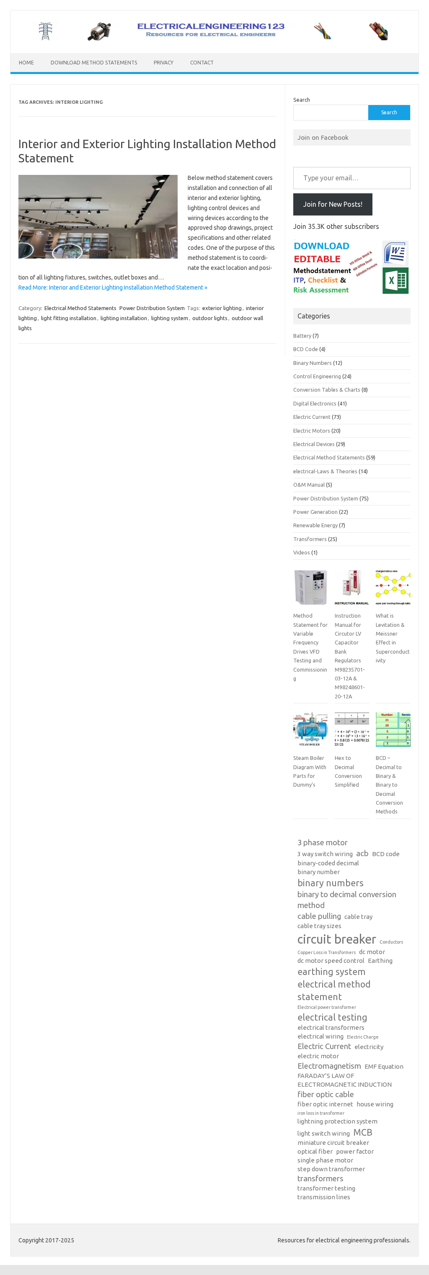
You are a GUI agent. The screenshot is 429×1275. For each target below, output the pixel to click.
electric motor (318, 1056)
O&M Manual (309, 484)
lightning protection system (337, 1121)
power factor (355, 1151)
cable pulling (319, 916)
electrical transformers (330, 1027)
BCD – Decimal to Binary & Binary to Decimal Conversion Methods (389, 784)
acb (362, 853)
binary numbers (330, 883)
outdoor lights (209, 318)
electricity (368, 1046)
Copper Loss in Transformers (326, 952)
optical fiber (315, 1151)
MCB (362, 1132)
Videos (301, 552)
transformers (320, 1178)
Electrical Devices (314, 444)
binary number (318, 871)
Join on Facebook (323, 137)
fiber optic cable (325, 1094)
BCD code (386, 853)
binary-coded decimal (328, 863)
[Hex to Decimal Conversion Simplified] (352, 732)
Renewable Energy (315, 525)
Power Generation (315, 512)
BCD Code (305, 349)
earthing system (331, 972)
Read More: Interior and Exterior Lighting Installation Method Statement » (112, 287)
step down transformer (331, 1168)
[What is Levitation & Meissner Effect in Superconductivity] (393, 590)
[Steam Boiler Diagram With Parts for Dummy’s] (310, 732)
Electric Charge (363, 1036)
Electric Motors (311, 431)
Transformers (310, 539)
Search (301, 100)
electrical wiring (320, 1036)
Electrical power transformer (326, 1007)
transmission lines (323, 1197)
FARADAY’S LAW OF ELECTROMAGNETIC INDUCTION (344, 1080)
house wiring (375, 1104)
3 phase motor (322, 842)
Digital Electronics (314, 403)
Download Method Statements (94, 62)
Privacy (163, 62)
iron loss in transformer (320, 1113)
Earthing (380, 960)
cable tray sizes (319, 925)
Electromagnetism (329, 1066)
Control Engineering (317, 376)
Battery (302, 336)
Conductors (391, 941)
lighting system (169, 318)
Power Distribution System (152, 308)
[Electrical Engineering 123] (214, 39)
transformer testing (326, 1188)
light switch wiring (323, 1133)
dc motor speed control (330, 960)
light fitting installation (68, 318)
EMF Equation (383, 1066)
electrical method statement (334, 990)
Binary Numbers (312, 363)
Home (26, 62)
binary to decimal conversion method (346, 900)
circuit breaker (336, 939)
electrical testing (332, 1017)
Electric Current (312, 417)
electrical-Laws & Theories (325, 471)
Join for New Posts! (332, 204)
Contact (202, 62)
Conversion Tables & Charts (326, 390)
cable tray (358, 916)
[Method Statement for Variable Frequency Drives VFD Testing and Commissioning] (310, 590)
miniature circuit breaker (333, 1142)
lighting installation (124, 318)
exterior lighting (222, 308)
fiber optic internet (325, 1104)
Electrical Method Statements (80, 308)
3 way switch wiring (325, 853)
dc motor (372, 951)
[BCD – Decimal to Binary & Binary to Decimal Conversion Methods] (393, 732)
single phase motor (325, 1160)
